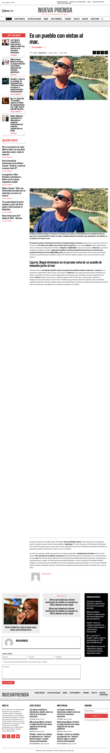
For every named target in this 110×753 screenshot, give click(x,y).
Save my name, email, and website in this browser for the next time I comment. (25, 662)
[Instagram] (8, 736)
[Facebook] (94, 52)
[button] (102, 19)
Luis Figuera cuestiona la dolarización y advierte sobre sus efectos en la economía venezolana (17, 46)
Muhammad (42, 53)
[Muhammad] (31, 53)
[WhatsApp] (106, 52)
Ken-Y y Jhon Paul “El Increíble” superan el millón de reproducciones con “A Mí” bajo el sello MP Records (17, 103)
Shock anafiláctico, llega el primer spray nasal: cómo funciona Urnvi (20, 628)
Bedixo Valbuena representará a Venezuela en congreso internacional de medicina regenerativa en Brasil (16, 123)
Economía (13, 55)
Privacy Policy (104, 720)
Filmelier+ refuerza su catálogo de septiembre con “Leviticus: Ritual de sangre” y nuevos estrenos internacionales (17, 85)
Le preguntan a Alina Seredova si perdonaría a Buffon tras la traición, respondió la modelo (11, 178)
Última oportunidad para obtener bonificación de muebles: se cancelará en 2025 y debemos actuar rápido (62, 611)
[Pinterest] (102, 52)
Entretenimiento (16, 94)
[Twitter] (98, 52)
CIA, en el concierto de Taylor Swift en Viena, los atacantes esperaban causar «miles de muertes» (13, 151)
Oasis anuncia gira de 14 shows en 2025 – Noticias (12, 216)
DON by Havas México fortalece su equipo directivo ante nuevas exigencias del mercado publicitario (17, 65)
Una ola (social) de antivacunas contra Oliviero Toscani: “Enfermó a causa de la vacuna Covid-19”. (13, 164)
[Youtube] (18, 736)
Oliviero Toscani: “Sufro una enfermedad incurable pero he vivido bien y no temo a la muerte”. (13, 192)
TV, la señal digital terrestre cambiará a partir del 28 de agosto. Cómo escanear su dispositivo (13, 206)
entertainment (7, 157)
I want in (95, 716)
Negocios (13, 74)
